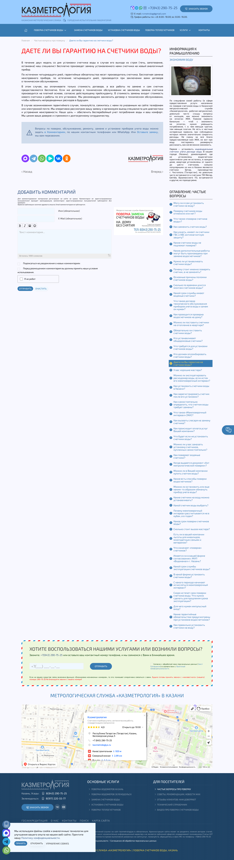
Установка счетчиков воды (124, 30)
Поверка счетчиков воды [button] (48, 30)
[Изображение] (30, 225)
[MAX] (25, 158)
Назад (27, 171)
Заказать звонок (39, 807)
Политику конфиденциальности (40, 837)
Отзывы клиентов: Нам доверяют (176, 799)
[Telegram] (33, 158)
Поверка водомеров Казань (107, 789)
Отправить (25, 288)
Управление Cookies (57, 843)
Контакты (204, 30)
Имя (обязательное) (69, 210)
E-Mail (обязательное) (70, 218)
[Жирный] (20, 225)
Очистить (40, 288)
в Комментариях (54, 131)
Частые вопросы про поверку (174, 789)
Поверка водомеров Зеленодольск (111, 794)
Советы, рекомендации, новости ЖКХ (178, 794)
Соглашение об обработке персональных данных (133, 840)
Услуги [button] (184, 30)
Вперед (156, 171)
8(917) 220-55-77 (56, 798)
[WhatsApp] (42, 158)
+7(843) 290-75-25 (162, 8)
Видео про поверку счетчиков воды (178, 809)
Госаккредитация (34, 820)
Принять (21, 843)
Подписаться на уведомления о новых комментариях (51, 263)
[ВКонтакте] (58, 158)
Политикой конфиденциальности (167, 667)
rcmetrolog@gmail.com (154, 13)
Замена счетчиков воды (88, 30)
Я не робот (29, 279)
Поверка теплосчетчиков (159, 30)
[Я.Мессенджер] (50, 158)
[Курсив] (25, 225)
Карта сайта (101, 820)
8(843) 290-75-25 (56, 793)
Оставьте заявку (147, 131)
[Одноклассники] (67, 158)
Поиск (84, 820)
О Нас (55, 820)
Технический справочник (172, 804)
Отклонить (36, 843)
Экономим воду (181, 59)
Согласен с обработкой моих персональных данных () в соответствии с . (176, 666)
